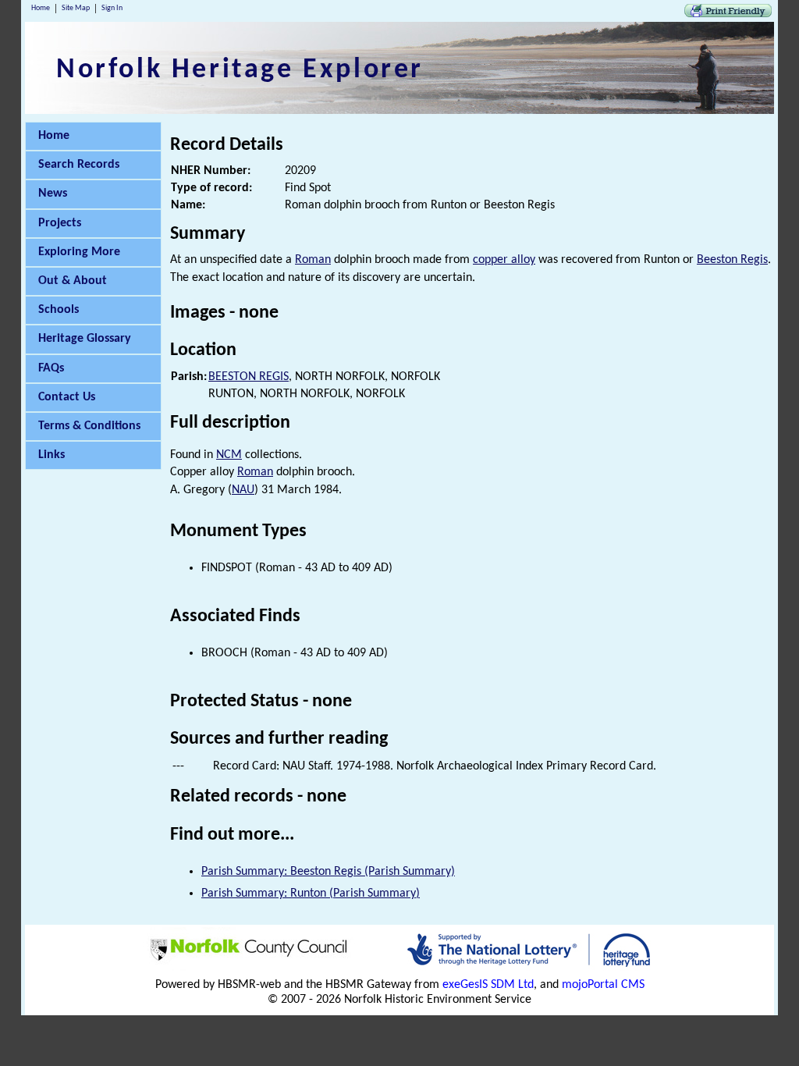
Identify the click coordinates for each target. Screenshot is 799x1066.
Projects (59, 223)
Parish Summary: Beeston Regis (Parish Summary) (328, 871)
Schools (58, 310)
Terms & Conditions (89, 426)
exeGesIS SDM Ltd (488, 985)
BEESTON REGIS (248, 377)
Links (51, 455)
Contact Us (66, 397)
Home (40, 8)
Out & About (72, 281)
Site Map (76, 8)
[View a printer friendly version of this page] (728, 14)
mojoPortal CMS (603, 985)
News (52, 193)
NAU (243, 490)
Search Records (78, 164)
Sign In (112, 8)
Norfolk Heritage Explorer (240, 70)
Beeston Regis (732, 260)
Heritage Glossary (84, 338)
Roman (313, 260)
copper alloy (504, 260)
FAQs (51, 368)
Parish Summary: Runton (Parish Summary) (310, 893)
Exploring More (79, 252)
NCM (229, 455)
